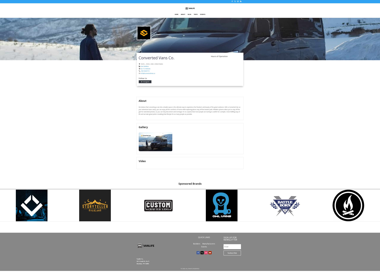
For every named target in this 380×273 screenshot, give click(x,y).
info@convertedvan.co (148, 73)
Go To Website (145, 69)
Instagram (146, 82)
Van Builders (145, 66)
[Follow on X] (202, 252)
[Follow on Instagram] (206, 252)
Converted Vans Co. (156, 58)
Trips (196, 14)
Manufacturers (208, 244)
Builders (196, 244)
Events (202, 14)
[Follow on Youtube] (210, 252)
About (183, 14)
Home (176, 14)
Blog (189, 14)
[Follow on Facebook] (198, 252)
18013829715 (145, 71)
